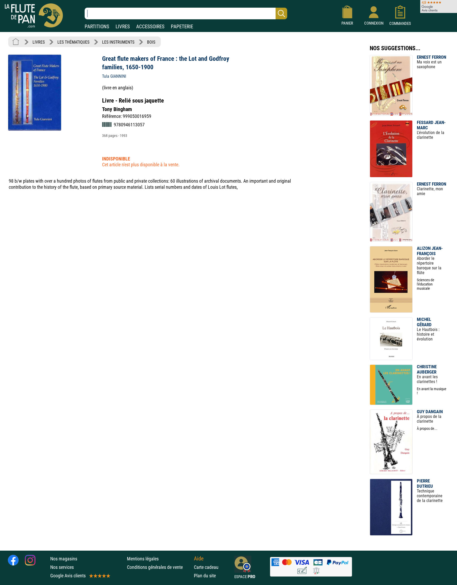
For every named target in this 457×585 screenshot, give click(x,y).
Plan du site (205, 575)
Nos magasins (63, 558)
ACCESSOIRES (150, 27)
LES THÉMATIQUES (73, 42)
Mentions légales (143, 558)
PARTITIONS (97, 27)
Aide (199, 558)
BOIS (151, 42)
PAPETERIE (182, 27)
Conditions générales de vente (159, 567)
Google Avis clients (68, 575)
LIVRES (123, 27)
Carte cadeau (206, 567)
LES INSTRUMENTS (118, 42)
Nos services (62, 567)
